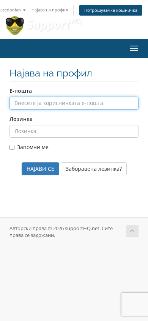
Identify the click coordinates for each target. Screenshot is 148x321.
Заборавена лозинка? (94, 168)
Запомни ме (33, 147)
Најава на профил (49, 10)
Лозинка (21, 118)
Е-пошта (20, 90)
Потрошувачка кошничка (110, 10)
